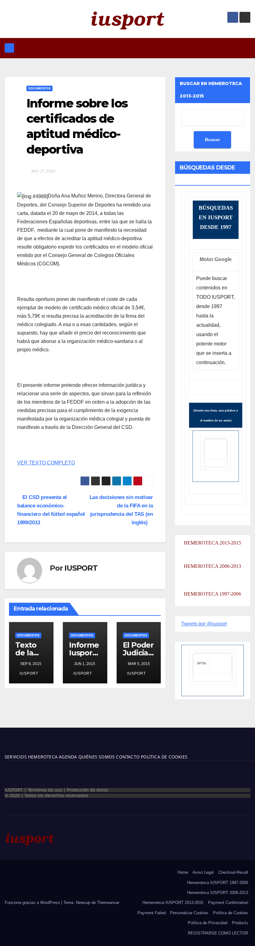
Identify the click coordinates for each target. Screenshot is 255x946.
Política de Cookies (230, 912)
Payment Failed (151, 912)
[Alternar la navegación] (132, 48)
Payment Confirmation (228, 902)
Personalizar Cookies (189, 912)
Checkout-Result (233, 872)
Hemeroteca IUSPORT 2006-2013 (217, 892)
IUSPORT (81, 568)
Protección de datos (87, 790)
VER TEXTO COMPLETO (46, 462)
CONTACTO (128, 757)
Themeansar (108, 902)
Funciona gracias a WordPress (33, 902)
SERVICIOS (16, 757)
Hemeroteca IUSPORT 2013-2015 (172, 902)
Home (183, 872)
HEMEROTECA (42, 757)
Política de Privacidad (207, 922)
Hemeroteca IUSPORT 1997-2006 (217, 882)
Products (240, 922)
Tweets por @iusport (204, 623)
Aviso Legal (203, 872)
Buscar (212, 139)
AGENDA (67, 757)
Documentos (39, 88)
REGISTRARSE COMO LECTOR (218, 933)
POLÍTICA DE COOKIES (164, 757)
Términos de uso (45, 790)
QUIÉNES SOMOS (96, 757)
